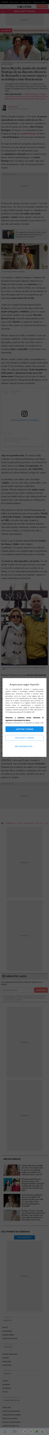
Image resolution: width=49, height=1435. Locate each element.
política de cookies (15, 712)
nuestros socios (38, 689)
